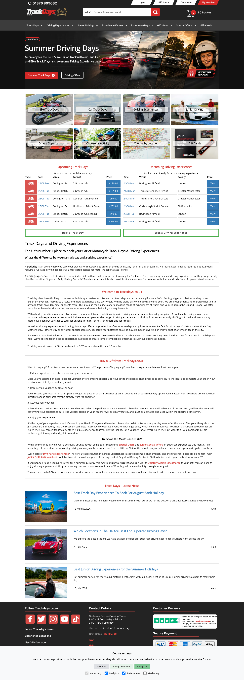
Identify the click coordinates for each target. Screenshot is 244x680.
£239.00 (113, 206)
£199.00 (113, 183)
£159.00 (113, 190)
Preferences (133, 673)
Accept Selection (121, 666)
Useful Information (36, 642)
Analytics (114, 673)
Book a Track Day (73, 232)
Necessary (95, 673)
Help (91, 645)
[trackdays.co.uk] (47, 16)
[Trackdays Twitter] (41, 622)
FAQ (91, 639)
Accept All (142, 666)
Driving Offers (72, 75)
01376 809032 (45, 3)
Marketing (153, 673)
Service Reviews (202, 621)
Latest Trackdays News (39, 629)
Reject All (101, 666)
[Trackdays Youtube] (64, 622)
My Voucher (208, 2)
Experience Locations (38, 635)
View (212, 183)
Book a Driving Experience (171, 232)
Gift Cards (164, 2)
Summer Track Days (39, 75)
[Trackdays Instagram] (53, 622)
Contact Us (110, 634)
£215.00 (113, 221)
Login (142, 2)
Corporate (186, 2)
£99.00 (113, 198)
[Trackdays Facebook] (30, 622)
